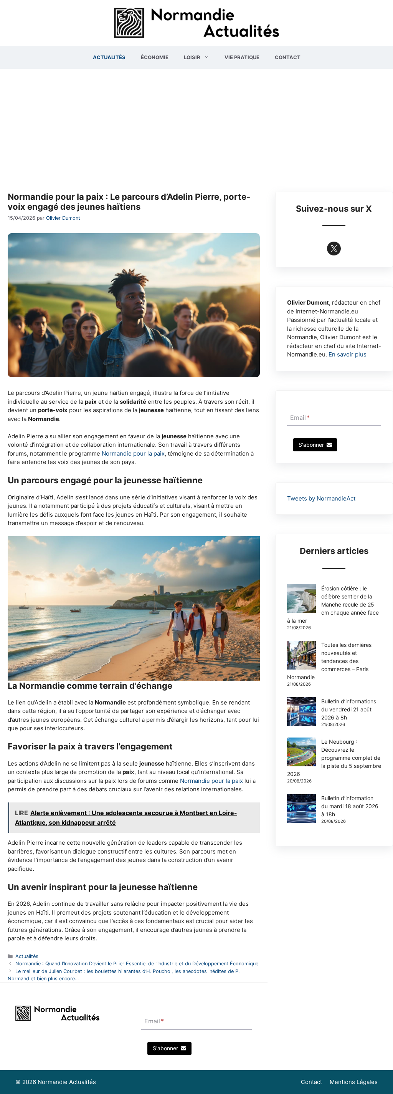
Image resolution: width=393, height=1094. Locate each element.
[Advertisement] (196, 126)
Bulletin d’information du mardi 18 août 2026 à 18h (349, 806)
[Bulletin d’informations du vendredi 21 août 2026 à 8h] (301, 712)
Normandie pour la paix (133, 453)
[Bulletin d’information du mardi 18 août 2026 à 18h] (301, 809)
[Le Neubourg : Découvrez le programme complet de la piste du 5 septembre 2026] (301, 753)
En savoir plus (348, 354)
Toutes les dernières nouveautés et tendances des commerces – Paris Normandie (329, 660)
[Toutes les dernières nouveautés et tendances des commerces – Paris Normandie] (301, 656)
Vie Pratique (242, 57)
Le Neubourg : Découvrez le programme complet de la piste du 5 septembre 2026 (334, 757)
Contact (288, 57)
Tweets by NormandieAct (321, 498)
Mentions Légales (354, 1082)
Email (300, 417)
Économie (154, 57)
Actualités (109, 57)
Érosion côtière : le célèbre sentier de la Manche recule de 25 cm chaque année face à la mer (333, 604)
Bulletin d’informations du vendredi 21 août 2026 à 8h (348, 709)
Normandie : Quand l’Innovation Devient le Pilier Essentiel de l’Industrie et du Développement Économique (136, 963)
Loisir (192, 57)
